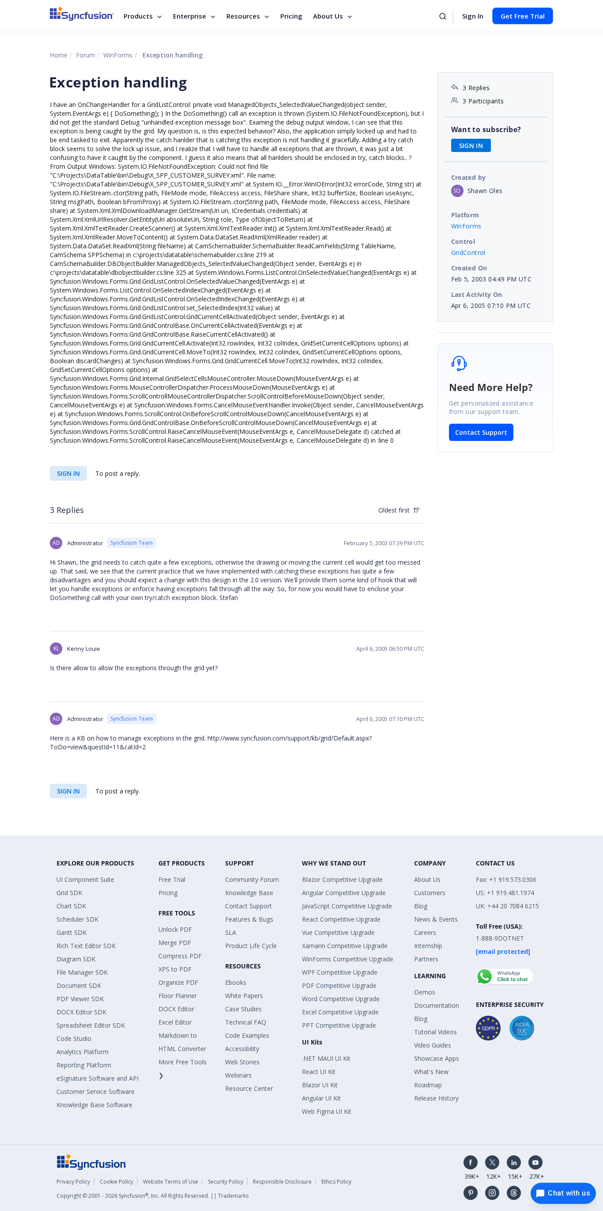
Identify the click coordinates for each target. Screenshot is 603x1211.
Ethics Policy (336, 1181)
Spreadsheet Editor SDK (91, 1025)
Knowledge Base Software (94, 1105)
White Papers (244, 995)
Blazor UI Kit (320, 1085)
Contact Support (481, 432)
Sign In (472, 15)
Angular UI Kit (321, 1098)
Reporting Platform (84, 1065)
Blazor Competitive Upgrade (342, 879)
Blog (420, 906)
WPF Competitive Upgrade (339, 972)
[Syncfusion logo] (82, 14)
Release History (436, 1098)
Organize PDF (178, 982)
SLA (230, 932)
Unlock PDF (175, 929)
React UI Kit (318, 1071)
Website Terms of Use (170, 1181)
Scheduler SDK (77, 919)
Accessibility (242, 1048)
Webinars (238, 1075)
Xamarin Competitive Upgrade (345, 945)
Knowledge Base (249, 892)
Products (138, 15)
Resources (243, 15)
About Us (328, 15)
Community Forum (252, 879)
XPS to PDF (175, 969)
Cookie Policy (116, 1181)
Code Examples (247, 1035)
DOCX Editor (176, 1009)
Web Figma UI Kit (326, 1111)
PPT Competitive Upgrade (339, 1025)
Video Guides (432, 1045)
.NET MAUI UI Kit (326, 1058)
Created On (469, 268)
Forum (85, 55)
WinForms (117, 55)
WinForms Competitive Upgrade (347, 959)
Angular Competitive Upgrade (344, 892)
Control (463, 241)
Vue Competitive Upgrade (338, 932)
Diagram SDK (76, 959)
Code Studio (74, 1038)
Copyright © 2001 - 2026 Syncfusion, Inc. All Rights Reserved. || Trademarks (153, 1196)
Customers (429, 892)
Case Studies (243, 1009)
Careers (425, 932)
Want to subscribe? (486, 129)
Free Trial (171, 879)
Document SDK (79, 985)
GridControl (468, 252)
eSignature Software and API (98, 1078)
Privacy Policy (73, 1181)
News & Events (436, 919)
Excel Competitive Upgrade (340, 1012)
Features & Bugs (249, 919)
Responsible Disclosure (282, 1181)
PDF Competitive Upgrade (339, 985)
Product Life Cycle (251, 945)
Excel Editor (175, 1022)
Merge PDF (174, 942)
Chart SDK (71, 906)
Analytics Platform (83, 1052)
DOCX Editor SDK (81, 1012)
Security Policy (225, 1181)
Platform (465, 215)
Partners (426, 959)
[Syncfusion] (92, 1161)
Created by (468, 177)
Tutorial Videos (435, 1032)
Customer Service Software (96, 1091)
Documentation (436, 1005)
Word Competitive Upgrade (341, 999)
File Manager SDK (82, 972)
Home (59, 55)
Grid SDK (69, 892)
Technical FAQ (245, 1022)
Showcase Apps (436, 1058)
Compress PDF (180, 956)
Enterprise (189, 15)
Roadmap (428, 1085)
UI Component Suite (85, 879)
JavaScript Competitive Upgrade (347, 906)
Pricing (291, 15)
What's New (431, 1071)
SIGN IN (68, 473)
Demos (424, 992)
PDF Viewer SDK (80, 999)
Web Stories (242, 1062)
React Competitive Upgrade (341, 919)
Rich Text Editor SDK (86, 945)
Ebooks (235, 982)
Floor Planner (177, 995)
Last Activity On (476, 294)
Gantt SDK (72, 932)
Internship (428, 945)
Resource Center (249, 1088)
